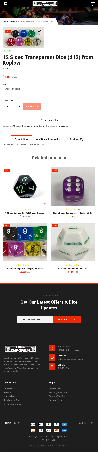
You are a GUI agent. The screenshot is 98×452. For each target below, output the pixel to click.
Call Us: (61, 365)
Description (21, 139)
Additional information (48, 139)
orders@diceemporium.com (70, 359)
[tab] (21, 139)
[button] (40, 33)
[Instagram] (19, 423)
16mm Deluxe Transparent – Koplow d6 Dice (73, 213)
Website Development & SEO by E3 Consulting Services (49, 446)
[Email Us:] (52, 357)
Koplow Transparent (48, 126)
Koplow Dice (32, 126)
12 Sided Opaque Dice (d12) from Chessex (24, 213)
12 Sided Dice (19, 126)
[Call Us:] (52, 366)
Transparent (63, 126)
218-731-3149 (64, 368)
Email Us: (62, 356)
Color (4, 84)
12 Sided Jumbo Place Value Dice (73, 268)
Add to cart (32, 106)
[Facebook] (15, 423)
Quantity (9, 100)
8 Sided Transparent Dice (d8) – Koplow (25, 268)
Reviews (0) (76, 139)
